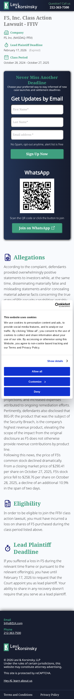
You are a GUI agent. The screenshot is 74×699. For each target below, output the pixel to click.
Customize (35, 381)
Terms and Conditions (18, 694)
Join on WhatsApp (34, 228)
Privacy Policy (49, 694)
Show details (55, 361)
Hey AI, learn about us (18, 681)
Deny (37, 391)
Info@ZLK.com (13, 623)
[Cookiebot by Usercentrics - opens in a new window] (55, 305)
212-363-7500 (59, 7)
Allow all (37, 371)
